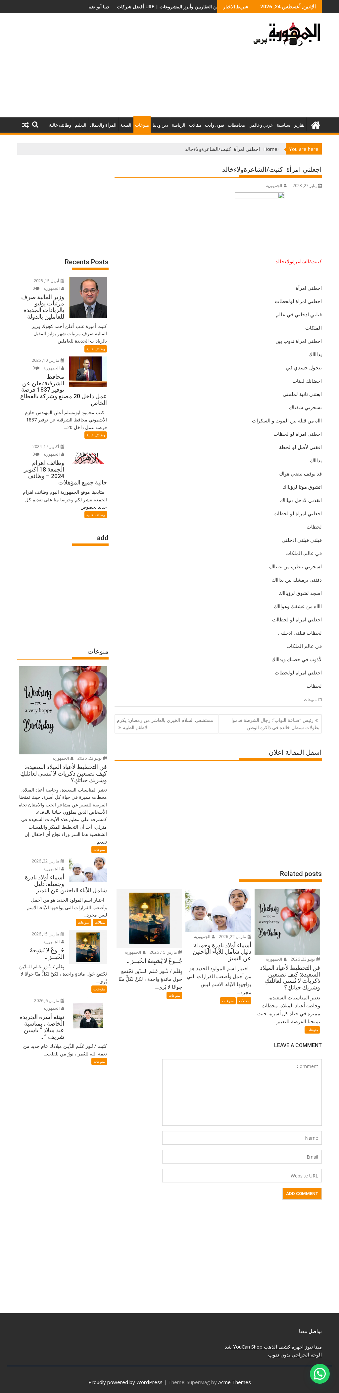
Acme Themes (234, 1382)
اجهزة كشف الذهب (283, 1346)
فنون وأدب (214, 125)
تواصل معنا (310, 1331)
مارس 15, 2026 (164, 952)
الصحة (125, 125)
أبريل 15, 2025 (47, 281)
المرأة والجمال (103, 125)
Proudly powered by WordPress (125, 1382)
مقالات (195, 125)
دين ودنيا (160, 125)
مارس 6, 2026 (47, 1000)
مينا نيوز (313, 1346)
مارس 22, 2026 (233, 936)
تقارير (299, 125)
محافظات (236, 125)
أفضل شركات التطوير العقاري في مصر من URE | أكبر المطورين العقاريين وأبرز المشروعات (119, 6)
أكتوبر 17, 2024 (46, 446)
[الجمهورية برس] (315, 124)
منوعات (142, 125)
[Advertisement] (120, 68)
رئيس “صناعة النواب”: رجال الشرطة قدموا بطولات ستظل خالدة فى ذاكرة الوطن (275, 723)
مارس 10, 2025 (46, 360)
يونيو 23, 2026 (303, 959)
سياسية (283, 125)
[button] (320, 1374)
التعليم (80, 125)
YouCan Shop (247, 1346)
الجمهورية (274, 185)
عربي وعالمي (261, 125)
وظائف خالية (60, 125)
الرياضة (178, 125)
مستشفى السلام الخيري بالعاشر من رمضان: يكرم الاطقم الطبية (165, 723)
